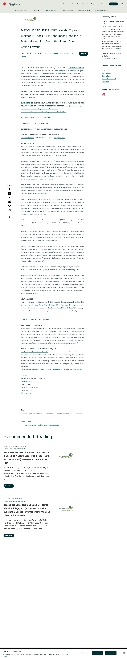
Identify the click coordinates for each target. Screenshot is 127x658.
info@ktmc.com (59, 138)
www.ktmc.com (77, 370)
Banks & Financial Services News (52, 10)
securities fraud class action (64, 413)
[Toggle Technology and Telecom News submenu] (111, 10)
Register (113, 4)
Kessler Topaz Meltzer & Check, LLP (45, 305)
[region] (63, 653)
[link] (56, 4)
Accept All (111, 653)
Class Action (50, 417)
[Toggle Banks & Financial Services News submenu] (61, 10)
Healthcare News (68, 10)
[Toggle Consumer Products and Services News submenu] (31, 10)
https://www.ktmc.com (109, 58)
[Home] (11, 4)
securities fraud (49, 413)
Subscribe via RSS (108, 76)
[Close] (124, 653)
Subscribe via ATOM (109, 79)
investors (24, 417)
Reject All (97, 653)
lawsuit (42, 417)
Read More (8, 486)
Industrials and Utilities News (84, 10)
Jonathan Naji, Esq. (27, 381)
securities (24, 413)
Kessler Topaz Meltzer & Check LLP (15, 449)
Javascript (105, 82)
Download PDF (107, 73)
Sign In (103, 4)
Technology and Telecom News (102, 10)
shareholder (78, 413)
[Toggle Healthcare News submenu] (76, 10)
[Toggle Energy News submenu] (43, 10)
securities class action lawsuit (68, 71)
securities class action (36, 413)
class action (33, 417)
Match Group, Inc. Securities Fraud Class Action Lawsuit (43, 425)
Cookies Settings (84, 653)
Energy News (37, 10)
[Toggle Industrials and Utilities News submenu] (93, 10)
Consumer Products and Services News (22, 10)
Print (103, 70)
